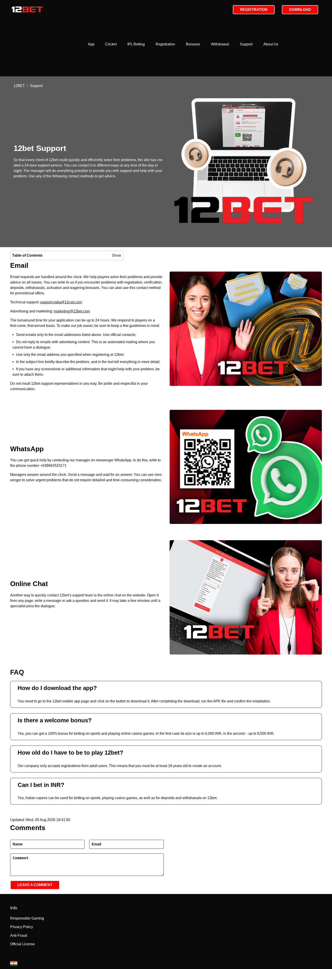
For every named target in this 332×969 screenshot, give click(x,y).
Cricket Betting (60, 34)
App (91, 44)
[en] (13, 963)
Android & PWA (61, 22)
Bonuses (193, 44)
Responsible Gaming (65, 62)
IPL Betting (136, 44)
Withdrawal (220, 44)
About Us (270, 44)
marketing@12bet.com (72, 311)
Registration (165, 44)
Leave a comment (34, 885)
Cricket (111, 44)
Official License (61, 50)
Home (53, 38)
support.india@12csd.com (61, 302)
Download (300, 10)
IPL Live (55, 46)
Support (246, 44)
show (116, 255)
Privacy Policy (60, 54)
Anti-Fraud (57, 26)
